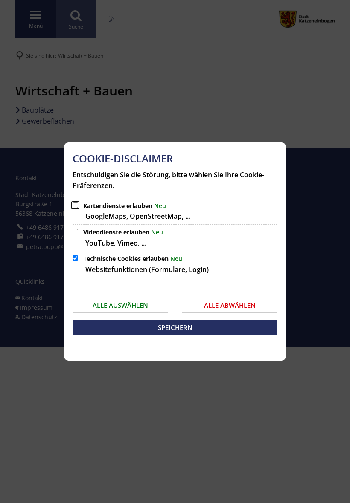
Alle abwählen (230, 305)
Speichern (175, 327)
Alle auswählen (120, 305)
